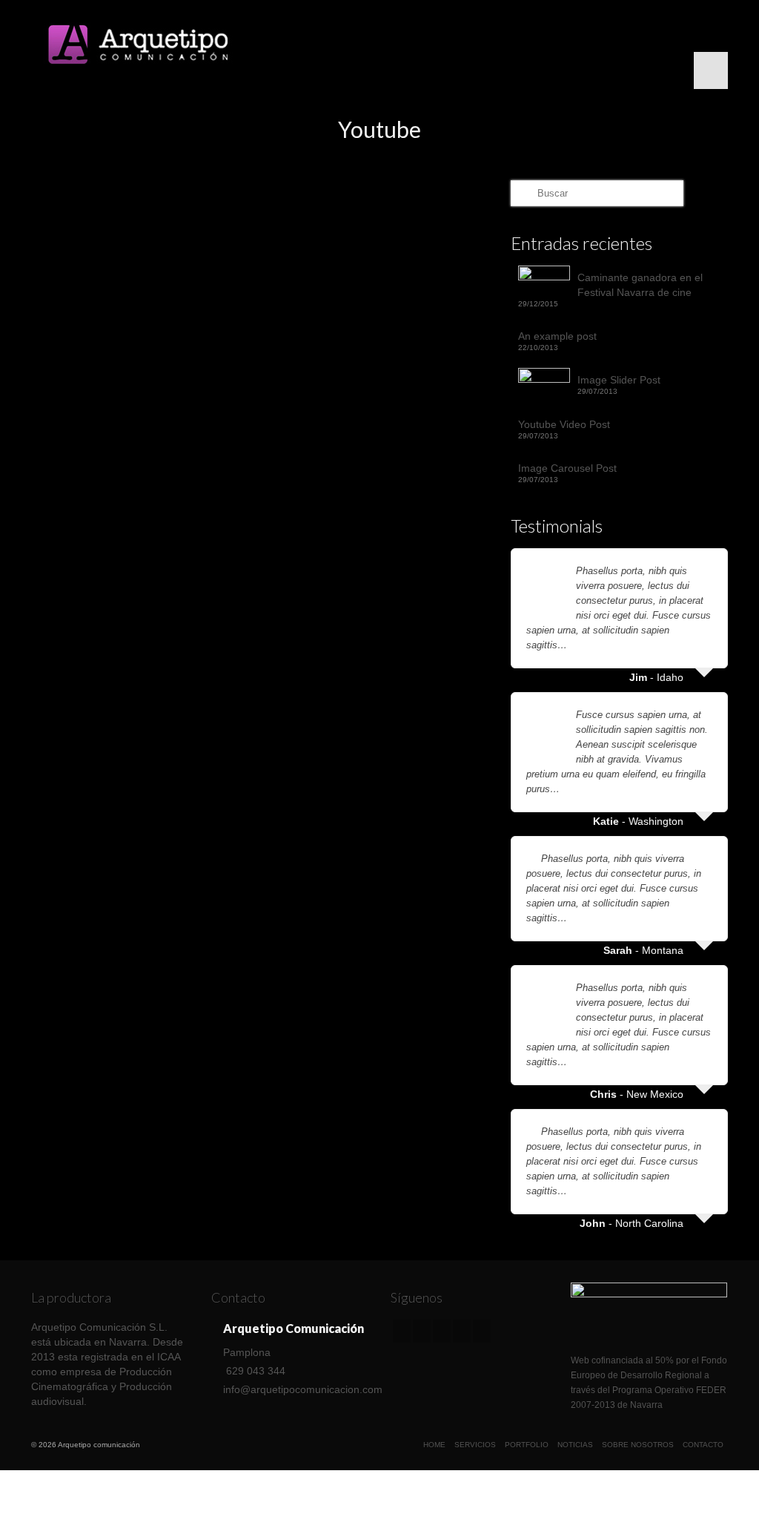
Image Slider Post (618, 380)
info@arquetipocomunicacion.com (302, 1389)
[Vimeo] (442, 1331)
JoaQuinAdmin (96, 492)
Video (103, 602)
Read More (73, 563)
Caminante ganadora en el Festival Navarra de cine (640, 284)
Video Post (210, 492)
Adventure (70, 602)
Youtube (131, 602)
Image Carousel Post (567, 468)
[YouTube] (462, 1331)
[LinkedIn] (482, 1331)
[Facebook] (402, 1331)
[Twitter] (422, 1331)
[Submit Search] (522, 193)
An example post (557, 336)
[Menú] (711, 70)
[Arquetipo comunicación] (139, 44)
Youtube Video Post (564, 424)
